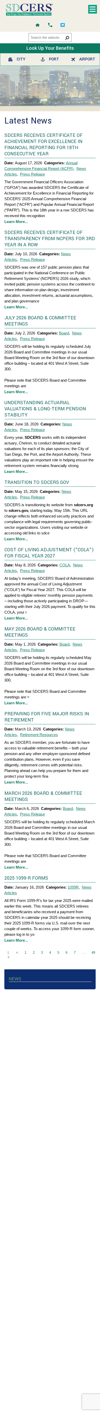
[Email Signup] (62, 25)
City (21, 59)
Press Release (32, 174)
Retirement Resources (39, 735)
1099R (73, 887)
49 (93, 952)
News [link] (15, 979)
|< (9, 955)
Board (64, 333)
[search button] (67, 37)
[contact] (50, 25)
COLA (64, 565)
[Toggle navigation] (92, 9)
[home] (37, 25)
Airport (87, 59)
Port (54, 59)
